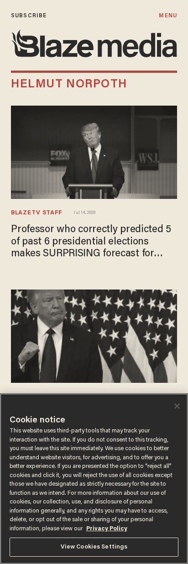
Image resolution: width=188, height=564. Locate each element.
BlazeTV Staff (37, 213)
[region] (94, 478)
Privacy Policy (106, 529)
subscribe (29, 16)
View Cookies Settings (94, 547)
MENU (168, 16)
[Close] (177, 406)
